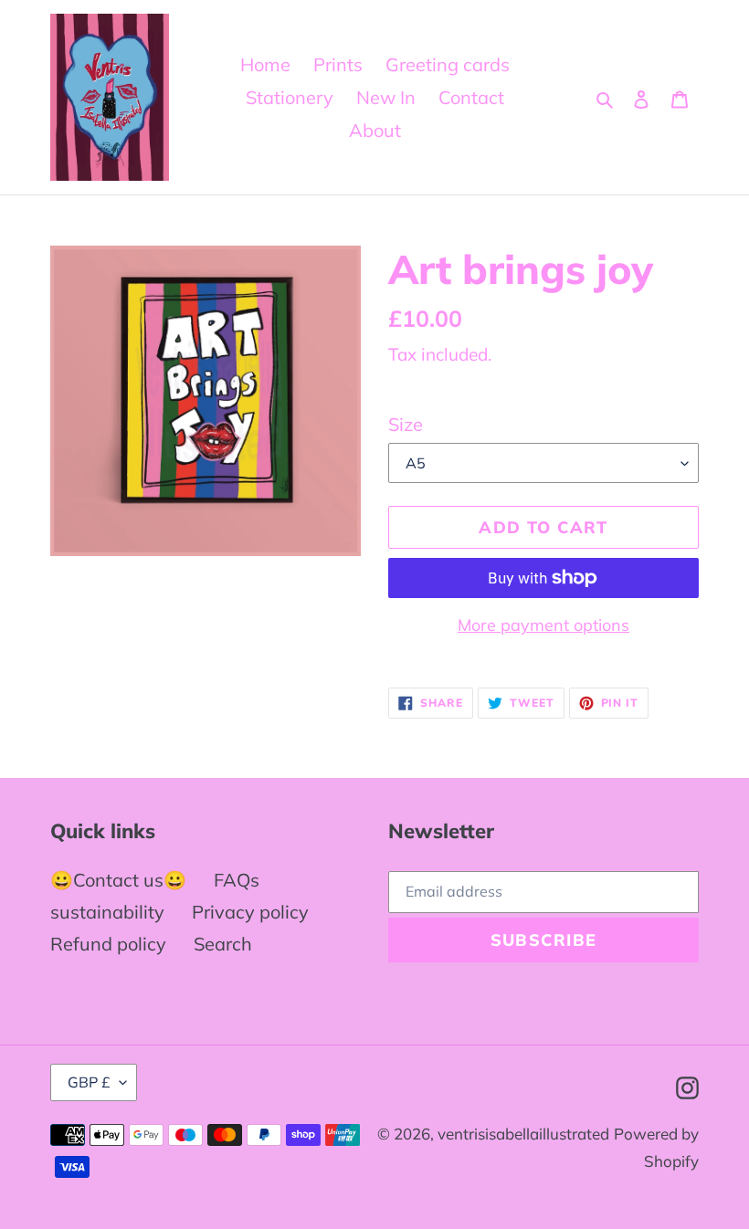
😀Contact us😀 (118, 879)
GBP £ (89, 1082)
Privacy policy (250, 911)
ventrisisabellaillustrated (523, 1133)
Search (223, 943)
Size (405, 424)
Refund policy (108, 943)
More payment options (543, 625)
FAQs (236, 879)
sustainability (107, 911)
